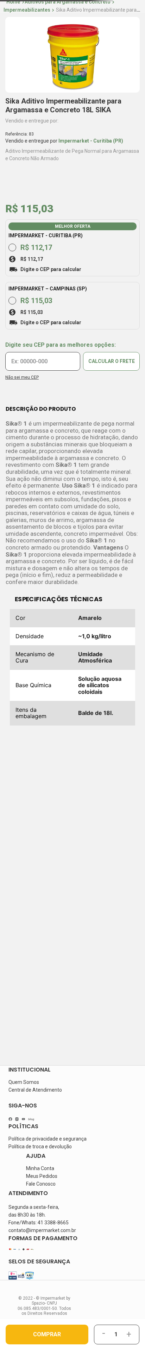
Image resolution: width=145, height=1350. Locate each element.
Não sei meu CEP (22, 370)
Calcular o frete (111, 354)
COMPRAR (47, 1334)
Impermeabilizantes (27, 10)
